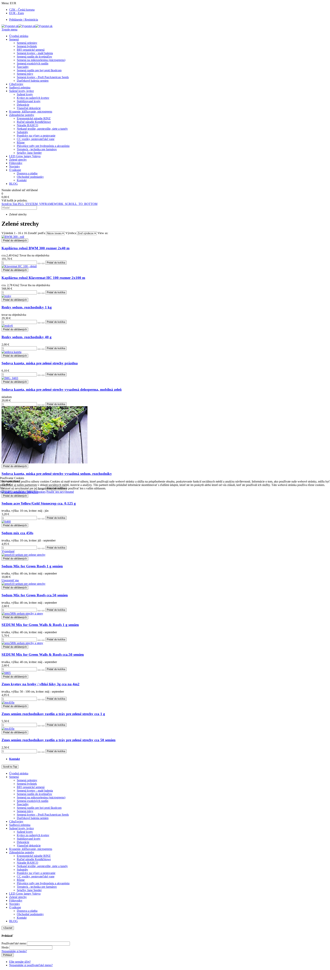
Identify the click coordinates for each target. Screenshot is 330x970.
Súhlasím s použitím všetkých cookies (23, 491)
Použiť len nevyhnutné (60, 491)
